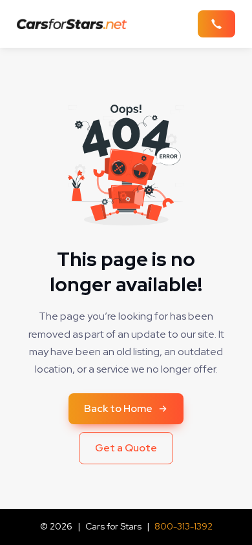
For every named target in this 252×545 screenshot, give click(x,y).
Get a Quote (126, 448)
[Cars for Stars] (75, 24)
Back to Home (118, 408)
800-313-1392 (183, 526)
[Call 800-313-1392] (216, 23)
